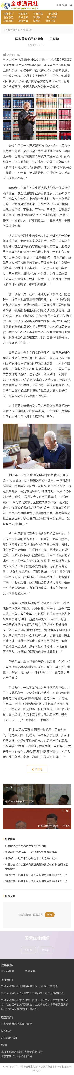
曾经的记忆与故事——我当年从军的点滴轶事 (31, 852)
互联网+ (37, 17)
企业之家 (23, 17)
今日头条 (38, 13)
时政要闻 (23, 13)
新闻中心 (8, 13)
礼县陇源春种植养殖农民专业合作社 (25, 846)
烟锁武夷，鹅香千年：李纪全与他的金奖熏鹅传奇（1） (36, 881)
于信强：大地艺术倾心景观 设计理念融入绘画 (31, 858)
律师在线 (50, 21)
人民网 (28, 949)
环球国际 (8, 21)
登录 (49, 914)
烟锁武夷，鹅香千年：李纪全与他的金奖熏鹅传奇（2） (36, 875)
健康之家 (23, 21)
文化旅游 (53, 13)
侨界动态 (8, 17)
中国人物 (27, 29)
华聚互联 (30, 971)
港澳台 (36, 21)
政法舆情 (52, 17)
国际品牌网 (7, 971)
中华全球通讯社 (11, 29)
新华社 (46, 949)
